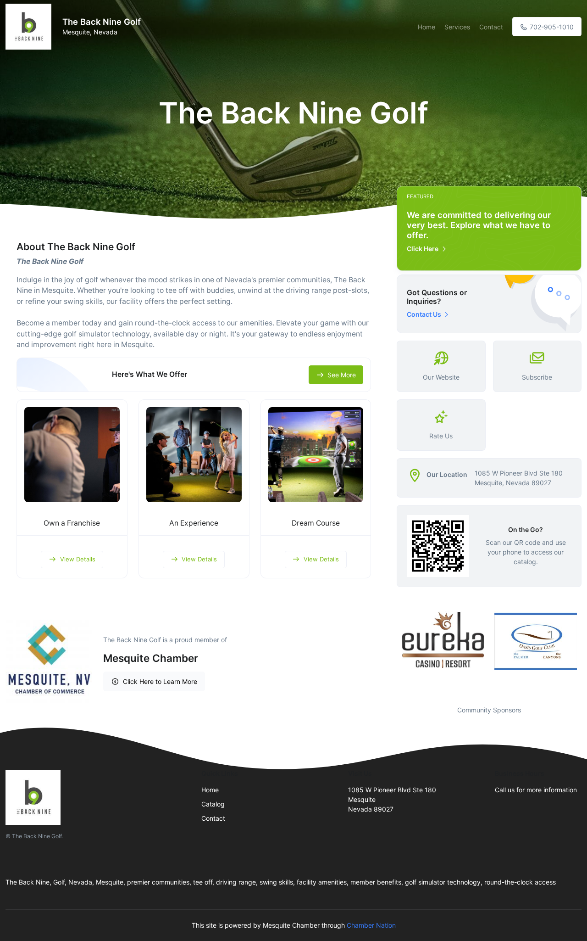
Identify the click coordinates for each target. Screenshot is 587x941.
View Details (77, 559)
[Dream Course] (316, 455)
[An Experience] (194, 455)
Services (457, 27)
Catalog (213, 804)
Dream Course (316, 523)
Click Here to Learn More (160, 681)
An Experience (193, 523)
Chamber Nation (371, 925)
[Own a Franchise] (72, 455)
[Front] (30, 27)
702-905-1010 (551, 27)
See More (341, 375)
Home (426, 27)
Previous (389, 652)
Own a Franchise (72, 523)
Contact (491, 27)
